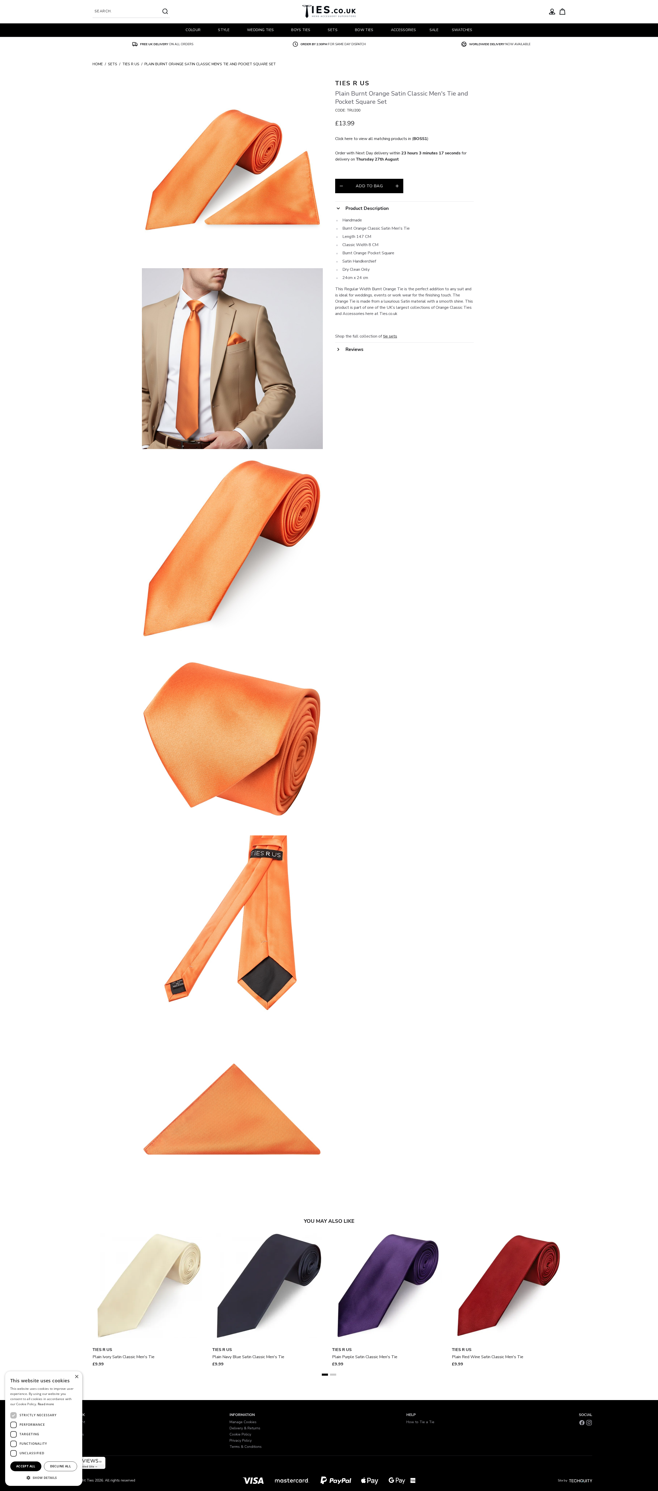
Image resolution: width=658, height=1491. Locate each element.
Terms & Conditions (246, 1446)
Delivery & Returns (245, 1428)
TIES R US (130, 64)
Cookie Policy (240, 1434)
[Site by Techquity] (580, 1480)
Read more (46, 1404)
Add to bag (369, 186)
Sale (433, 29)
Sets (112, 64)
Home (98, 64)
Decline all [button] (60, 1466)
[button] (43, 1478)
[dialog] (43, 1428)
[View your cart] (562, 11)
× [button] (76, 1377)
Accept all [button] (25, 1466)
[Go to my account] (552, 11)
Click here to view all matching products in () (381, 139)
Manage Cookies (243, 1422)
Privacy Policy (241, 1440)
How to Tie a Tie (420, 1422)
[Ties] (329, 11)
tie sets (390, 336)
